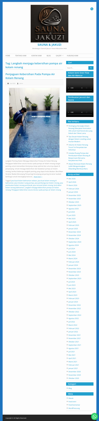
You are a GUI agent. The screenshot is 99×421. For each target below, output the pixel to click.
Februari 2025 (73, 225)
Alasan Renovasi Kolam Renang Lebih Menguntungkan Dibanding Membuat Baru (80, 166)
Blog (49, 56)
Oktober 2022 (73, 312)
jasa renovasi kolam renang (43, 185)
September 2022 (74, 315)
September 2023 (74, 278)
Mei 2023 (72, 288)
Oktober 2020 (73, 378)
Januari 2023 (73, 302)
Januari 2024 (73, 265)
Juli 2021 (71, 352)
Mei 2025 (72, 218)
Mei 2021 (72, 355)
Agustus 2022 (73, 318)
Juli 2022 (71, 322)
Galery (58, 56)
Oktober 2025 (73, 202)
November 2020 (74, 375)
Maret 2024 (72, 258)
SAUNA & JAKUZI (49, 45)
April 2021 (72, 358)
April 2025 (72, 222)
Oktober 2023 (73, 275)
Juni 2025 (72, 215)
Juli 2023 (71, 282)
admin (21, 83)
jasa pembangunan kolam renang (47, 183)
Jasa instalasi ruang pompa (24, 183)
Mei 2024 (72, 255)
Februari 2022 (73, 328)
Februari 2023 (73, 298)
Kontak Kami (36, 56)
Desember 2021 (74, 335)
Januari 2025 (73, 228)
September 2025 (74, 205)
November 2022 (74, 308)
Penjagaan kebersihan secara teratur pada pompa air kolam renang (36, 190)
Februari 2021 (73, 365)
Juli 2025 (71, 212)
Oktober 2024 (73, 238)
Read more (37, 177)
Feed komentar (74, 405)
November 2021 (74, 338)
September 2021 (74, 345)
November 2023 (74, 272)
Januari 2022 (73, 332)
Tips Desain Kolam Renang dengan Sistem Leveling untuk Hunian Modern (79, 139)
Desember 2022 (74, 305)
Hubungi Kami (72, 56)
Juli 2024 (71, 248)
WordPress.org (74, 408)
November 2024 (74, 235)
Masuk (70, 398)
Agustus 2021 (73, 348)
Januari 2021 (73, 368)
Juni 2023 (72, 285)
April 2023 (72, 292)
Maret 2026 (72, 185)
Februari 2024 (73, 262)
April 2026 (72, 182)
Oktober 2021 (73, 342)
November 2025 (74, 198)
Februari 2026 (73, 189)
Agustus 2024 (73, 245)
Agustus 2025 (73, 209)
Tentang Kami (20, 56)
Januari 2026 (73, 192)
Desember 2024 (74, 232)
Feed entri (72, 401)
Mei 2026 (72, 179)
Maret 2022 (72, 325)
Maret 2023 (72, 295)
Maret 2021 (72, 362)
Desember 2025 (74, 195)
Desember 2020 (74, 371)
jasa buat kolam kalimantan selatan (24, 181)
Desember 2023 (74, 268)
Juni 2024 (72, 252)
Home (8, 56)
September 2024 (74, 242)
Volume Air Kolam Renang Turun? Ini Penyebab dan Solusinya (78, 147)
